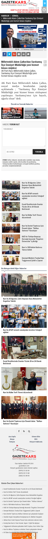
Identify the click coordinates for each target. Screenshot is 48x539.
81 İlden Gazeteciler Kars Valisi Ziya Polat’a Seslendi (21, 532)
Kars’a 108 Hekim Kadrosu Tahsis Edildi (17, 504)
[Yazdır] (24, 54)
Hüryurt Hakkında (36, 442)
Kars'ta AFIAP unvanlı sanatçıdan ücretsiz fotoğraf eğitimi (22, 498)
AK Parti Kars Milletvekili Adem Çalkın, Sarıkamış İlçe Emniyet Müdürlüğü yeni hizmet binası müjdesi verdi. (19, 73)
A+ (45, 61)
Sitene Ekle (36, 437)
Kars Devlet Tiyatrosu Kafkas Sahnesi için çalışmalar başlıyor (23, 514)
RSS (35, 439)
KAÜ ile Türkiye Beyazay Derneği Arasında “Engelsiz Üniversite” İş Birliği (23, 508)
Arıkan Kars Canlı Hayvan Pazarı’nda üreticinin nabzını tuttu (23, 520)
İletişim (12, 442)
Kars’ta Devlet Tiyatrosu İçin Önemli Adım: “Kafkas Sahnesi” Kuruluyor (22, 501)
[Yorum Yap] (28, 54)
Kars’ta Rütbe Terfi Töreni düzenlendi (16, 492)
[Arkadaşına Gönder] (19, 54)
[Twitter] (9, 54)
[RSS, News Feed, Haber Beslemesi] (23, 431)
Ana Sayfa (12, 437)
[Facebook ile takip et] (18, 431)
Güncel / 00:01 (22, 13)
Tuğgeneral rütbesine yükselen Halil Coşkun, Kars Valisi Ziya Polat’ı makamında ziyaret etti (22, 526)
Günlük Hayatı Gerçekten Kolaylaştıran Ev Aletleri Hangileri (23, 517)
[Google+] (14, 54)
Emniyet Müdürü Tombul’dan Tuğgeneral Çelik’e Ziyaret (22, 511)
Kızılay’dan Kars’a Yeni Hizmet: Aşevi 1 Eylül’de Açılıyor (22, 523)
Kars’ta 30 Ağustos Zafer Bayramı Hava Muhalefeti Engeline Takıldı (21, 495)
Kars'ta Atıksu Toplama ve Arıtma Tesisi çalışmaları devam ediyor (21, 529)
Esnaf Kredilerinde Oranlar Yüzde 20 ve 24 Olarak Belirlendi (23, 489)
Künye (12, 439)
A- (45, 65)
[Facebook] (5, 54)
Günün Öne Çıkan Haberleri (12, 483)
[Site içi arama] (29, 431)
